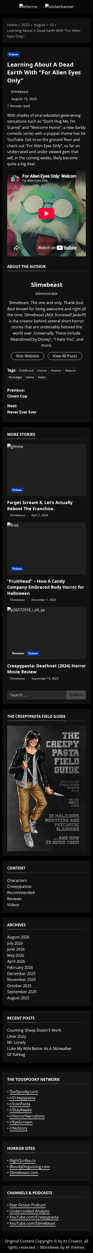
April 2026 (16, 961)
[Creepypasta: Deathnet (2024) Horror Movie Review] (46, 633)
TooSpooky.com (24, 1091)
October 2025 (19, 985)
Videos (13, 54)
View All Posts (65, 356)
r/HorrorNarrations (27, 1116)
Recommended (21, 892)
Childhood (26, 370)
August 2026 (18, 937)
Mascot (70, 370)
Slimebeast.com (24, 1172)
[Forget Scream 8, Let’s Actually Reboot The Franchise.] (46, 470)
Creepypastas (19, 886)
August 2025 (18, 997)
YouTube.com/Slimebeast (33, 1223)
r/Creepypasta (22, 1097)
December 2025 (21, 973)
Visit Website (27, 356)
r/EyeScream (21, 1122)
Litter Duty (16, 1036)
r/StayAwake (21, 1109)
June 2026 (16, 949)
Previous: (17, 393)
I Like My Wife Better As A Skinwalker (39, 1048)
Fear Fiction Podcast (28, 1205)
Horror (42, 370)
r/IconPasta (20, 1104)
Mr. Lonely (16, 1042)
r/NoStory (18, 1128)
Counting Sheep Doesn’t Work (34, 1030)
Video (42, 377)
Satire (30, 377)
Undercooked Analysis (30, 1211)
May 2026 (15, 955)
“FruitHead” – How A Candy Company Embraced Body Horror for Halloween (45, 587)
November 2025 (21, 979)
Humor (56, 370)
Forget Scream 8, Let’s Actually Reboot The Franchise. (39, 505)
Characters (17, 880)
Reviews (18, 653)
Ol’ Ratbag (16, 1054)
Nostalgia (15, 377)
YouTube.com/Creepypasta (34, 1217)
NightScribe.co (23, 1160)
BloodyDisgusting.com (30, 1166)
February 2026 (20, 967)
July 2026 (15, 943)
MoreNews (49, 1247)
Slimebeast (19, 91)
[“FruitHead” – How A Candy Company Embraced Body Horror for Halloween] (46, 548)
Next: (21, 409)
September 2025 (22, 991)
